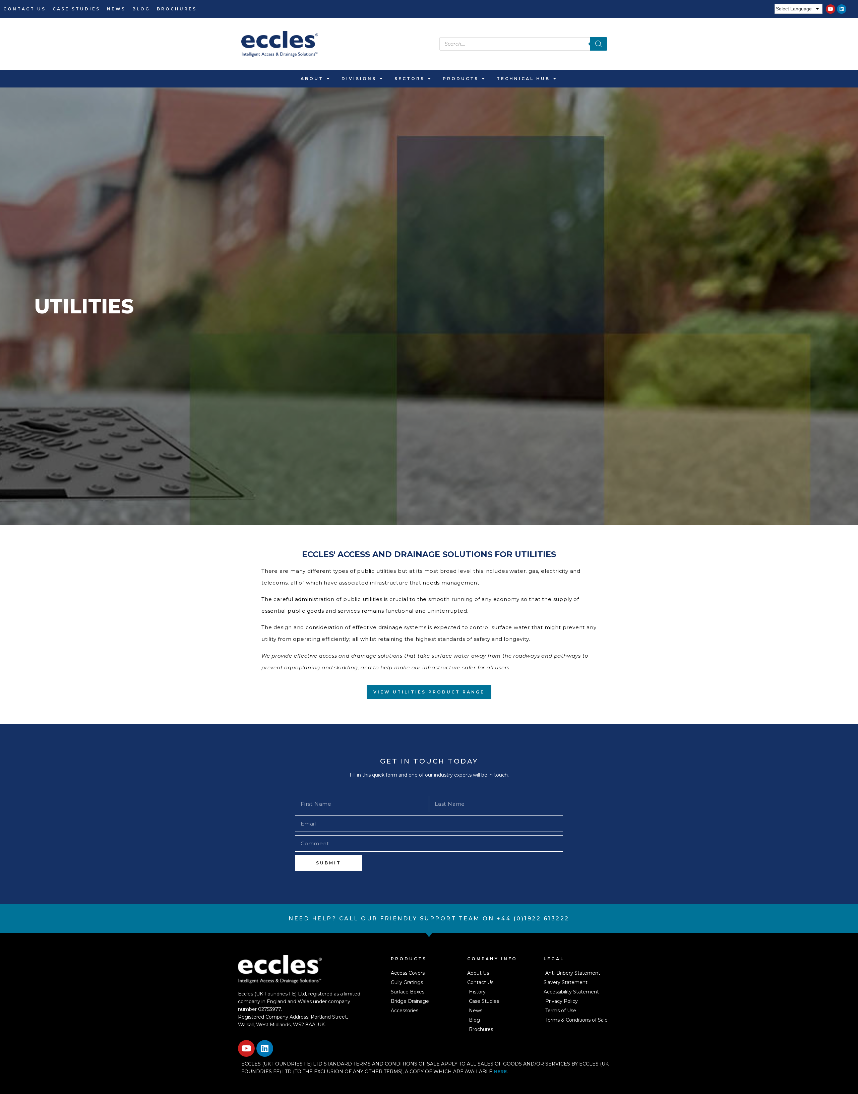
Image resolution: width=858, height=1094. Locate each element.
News (116, 8)
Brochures (177, 8)
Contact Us (24, 8)
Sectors (409, 78)
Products (461, 78)
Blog (141, 8)
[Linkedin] (841, 9)
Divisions (359, 78)
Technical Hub (523, 78)
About (312, 78)
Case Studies (76, 8)
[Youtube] (830, 9)
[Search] (598, 44)
